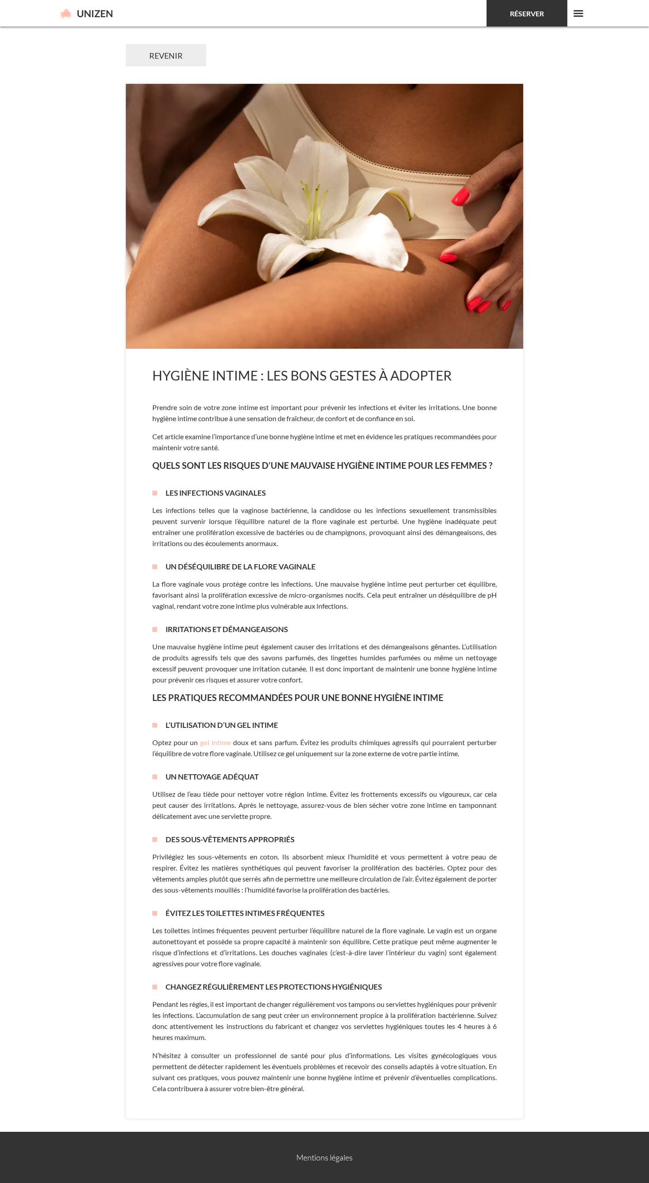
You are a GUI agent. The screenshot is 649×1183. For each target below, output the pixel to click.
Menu (578, 13)
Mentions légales (324, 1157)
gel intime (215, 742)
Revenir (166, 55)
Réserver (527, 13)
